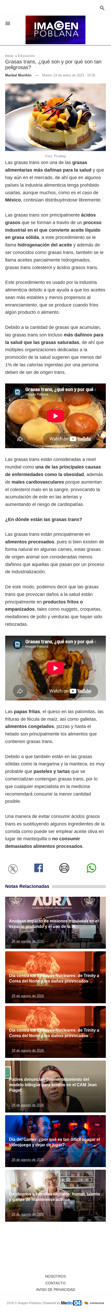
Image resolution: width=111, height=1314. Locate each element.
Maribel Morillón (18, 75)
